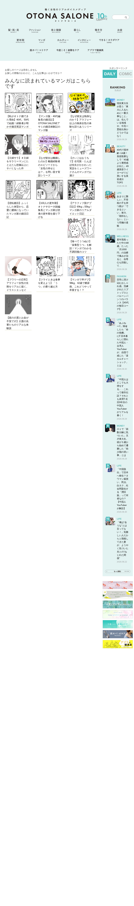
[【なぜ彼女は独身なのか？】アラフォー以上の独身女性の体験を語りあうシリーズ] (81, 103)
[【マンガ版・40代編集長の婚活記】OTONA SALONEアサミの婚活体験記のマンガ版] (49, 103)
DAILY (110, 74)
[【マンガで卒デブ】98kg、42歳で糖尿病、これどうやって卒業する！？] (81, 266)
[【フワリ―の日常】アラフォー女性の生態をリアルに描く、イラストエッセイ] (18, 266)
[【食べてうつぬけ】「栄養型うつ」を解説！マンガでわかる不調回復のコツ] (81, 228)
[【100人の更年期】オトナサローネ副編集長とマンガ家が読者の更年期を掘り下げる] (49, 190)
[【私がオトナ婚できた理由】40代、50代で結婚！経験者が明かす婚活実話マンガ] (18, 103)
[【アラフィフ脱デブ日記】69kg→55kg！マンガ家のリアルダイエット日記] (81, 190)
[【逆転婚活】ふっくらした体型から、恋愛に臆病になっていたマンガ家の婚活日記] (18, 190)
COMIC (125, 74)
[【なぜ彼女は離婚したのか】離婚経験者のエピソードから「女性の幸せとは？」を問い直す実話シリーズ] (49, 145)
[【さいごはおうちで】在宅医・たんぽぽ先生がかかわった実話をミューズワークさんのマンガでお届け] (81, 145)
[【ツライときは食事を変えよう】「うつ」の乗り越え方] (49, 266)
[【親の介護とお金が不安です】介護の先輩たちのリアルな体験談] (18, 304)
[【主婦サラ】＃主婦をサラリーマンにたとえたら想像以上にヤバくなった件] (18, 145)
